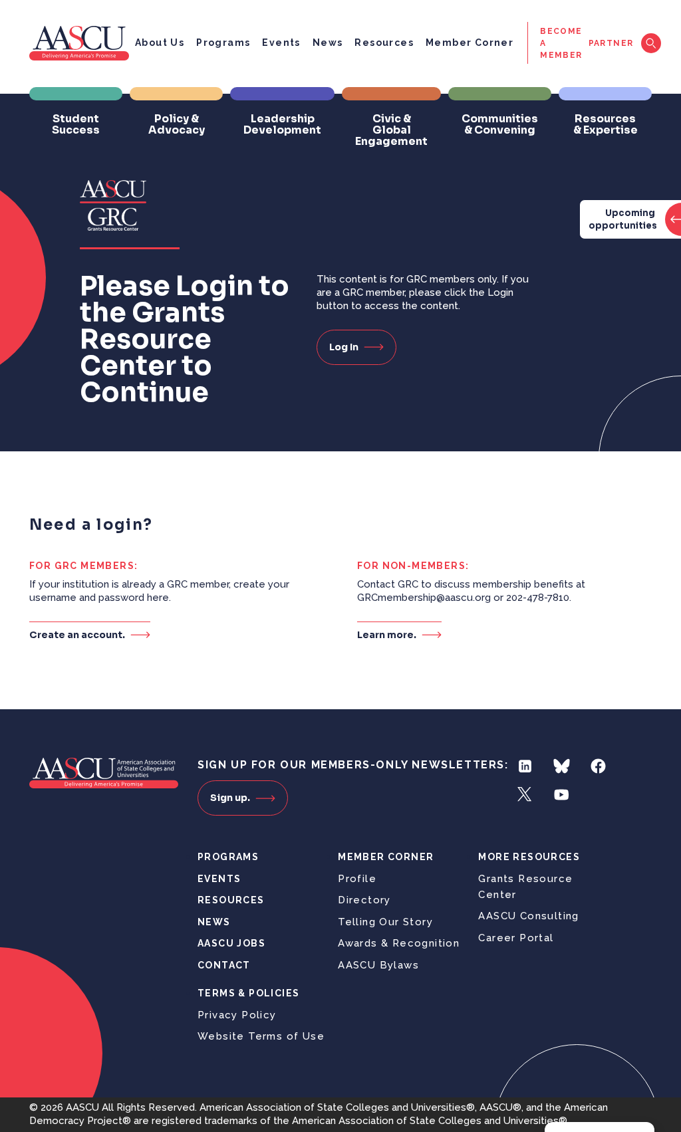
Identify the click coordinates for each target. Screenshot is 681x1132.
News (328, 42)
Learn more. (386, 634)
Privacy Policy (237, 1015)
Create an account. (77, 634)
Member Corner (469, 42)
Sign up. (230, 798)
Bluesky (561, 766)
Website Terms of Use (261, 1036)
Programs (223, 42)
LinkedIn (525, 766)
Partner (611, 43)
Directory (364, 900)
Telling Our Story (385, 922)
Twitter (525, 794)
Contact (224, 965)
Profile (357, 879)
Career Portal (515, 938)
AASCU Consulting (528, 916)
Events (281, 42)
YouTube (561, 794)
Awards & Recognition (399, 943)
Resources (384, 42)
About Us (159, 42)
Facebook (598, 766)
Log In (343, 347)
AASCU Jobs (231, 943)
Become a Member (561, 43)
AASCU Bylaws (378, 965)
